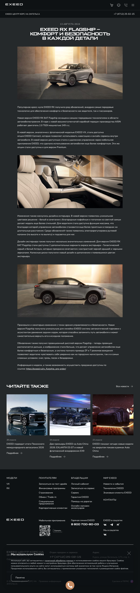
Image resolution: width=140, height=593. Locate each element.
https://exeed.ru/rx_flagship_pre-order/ (46, 368)
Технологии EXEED (113, 488)
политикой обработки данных (59, 560)
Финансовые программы (52, 488)
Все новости (122, 386)
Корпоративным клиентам (53, 508)
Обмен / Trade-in (47, 497)
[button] (129, 553)
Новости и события (113, 484)
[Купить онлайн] (111, 5)
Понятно (20, 577)
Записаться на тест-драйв (53, 484)
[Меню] (133, 5)
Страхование (46, 493)
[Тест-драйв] (118, 5)
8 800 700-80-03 (85, 524)
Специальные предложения (46, 502)
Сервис (75, 493)
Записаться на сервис (82, 488)
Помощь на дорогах (81, 501)
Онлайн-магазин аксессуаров (80, 507)
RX (8, 488)
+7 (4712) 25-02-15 (124, 13)
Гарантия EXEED (80, 497)
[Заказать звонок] (125, 5)
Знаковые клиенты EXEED (117, 493)
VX (8, 484)
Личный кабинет (80, 484)
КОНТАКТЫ (109, 499)
